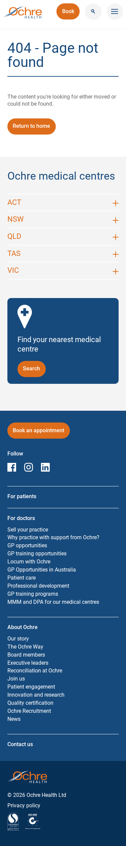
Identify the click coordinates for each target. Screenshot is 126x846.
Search (34, 368)
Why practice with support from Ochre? (53, 537)
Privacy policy (23, 805)
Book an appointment (38, 432)
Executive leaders (27, 663)
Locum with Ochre (28, 561)
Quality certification (30, 703)
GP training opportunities (37, 553)
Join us (16, 678)
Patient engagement (31, 687)
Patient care (21, 578)
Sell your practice (27, 529)
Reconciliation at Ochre (34, 670)
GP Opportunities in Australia (41, 569)
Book (71, 13)
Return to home (31, 126)
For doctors (21, 518)
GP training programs (32, 594)
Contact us (20, 744)
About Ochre (22, 627)
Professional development (38, 586)
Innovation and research (36, 695)
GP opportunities (27, 545)
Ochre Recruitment (29, 711)
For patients (21, 496)
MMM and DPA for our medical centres (53, 602)
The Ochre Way (25, 646)
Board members (26, 655)
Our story (18, 638)
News (13, 719)
